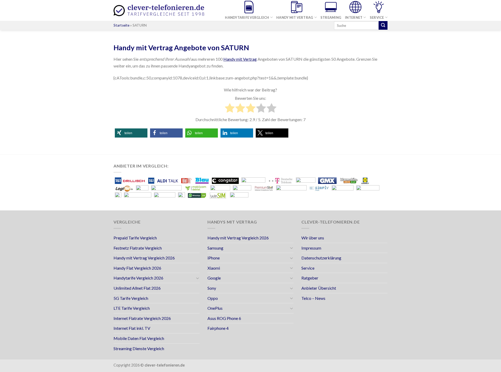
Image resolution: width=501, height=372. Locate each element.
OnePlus (215, 308)
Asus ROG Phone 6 (224, 318)
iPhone (213, 257)
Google (214, 277)
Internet (353, 17)
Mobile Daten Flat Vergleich (139, 338)
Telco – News (313, 298)
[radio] (230, 109)
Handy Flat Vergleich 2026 (137, 267)
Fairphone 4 (218, 328)
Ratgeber (309, 277)
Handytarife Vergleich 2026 (138, 277)
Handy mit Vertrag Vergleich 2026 (144, 257)
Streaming (330, 17)
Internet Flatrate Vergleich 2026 (142, 318)
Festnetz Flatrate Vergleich (138, 247)
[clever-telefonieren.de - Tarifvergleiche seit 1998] (159, 10)
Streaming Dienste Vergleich (139, 348)
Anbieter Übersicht (318, 288)
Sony (211, 288)
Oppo (212, 298)
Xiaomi (213, 267)
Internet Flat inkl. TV (132, 328)
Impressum (311, 247)
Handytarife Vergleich (247, 17)
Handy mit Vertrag (294, 17)
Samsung (215, 247)
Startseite (121, 25)
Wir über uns (312, 237)
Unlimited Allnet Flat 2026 (137, 288)
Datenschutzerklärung (321, 257)
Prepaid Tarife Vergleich (135, 237)
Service (377, 17)
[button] (131, 133)
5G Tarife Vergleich (131, 298)
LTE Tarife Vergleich (132, 308)
